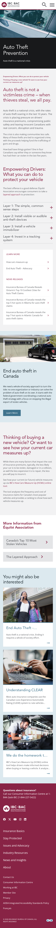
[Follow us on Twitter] (9, 819)
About (7, 867)
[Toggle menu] (52, 4)
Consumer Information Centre (18, 882)
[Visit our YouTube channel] (15, 819)
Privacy (6, 897)
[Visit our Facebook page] (4, 819)
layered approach (11, 194)
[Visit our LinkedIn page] (25, 819)
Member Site (9, 892)
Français (7, 908)
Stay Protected (12, 838)
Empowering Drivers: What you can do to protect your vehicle (26, 76)
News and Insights (14, 860)
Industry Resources (15, 853)
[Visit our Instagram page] (20, 819)
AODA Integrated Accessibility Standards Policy (26, 903)
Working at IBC (10, 887)
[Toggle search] (44, 4)
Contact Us (8, 877)
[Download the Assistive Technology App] (49, 920)
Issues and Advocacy (16, 845)
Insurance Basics (13, 831)
